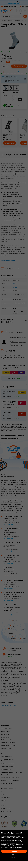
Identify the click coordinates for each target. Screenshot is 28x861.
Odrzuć (14, 855)
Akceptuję (14, 851)
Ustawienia (14, 858)
